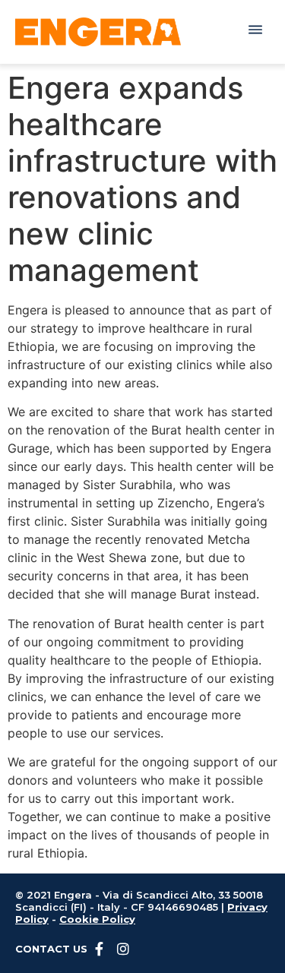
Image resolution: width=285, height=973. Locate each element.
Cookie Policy (97, 919)
